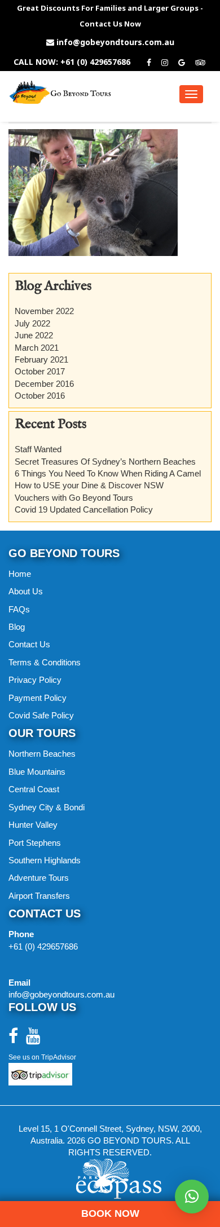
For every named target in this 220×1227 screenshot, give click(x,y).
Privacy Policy (34, 680)
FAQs (19, 609)
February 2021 (41, 359)
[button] (192, 1196)
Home (19, 574)
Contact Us (29, 644)
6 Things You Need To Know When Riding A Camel (108, 473)
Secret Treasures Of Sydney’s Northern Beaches (105, 461)
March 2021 (37, 347)
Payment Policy (37, 698)
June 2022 (34, 335)
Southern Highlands (44, 860)
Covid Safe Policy (41, 715)
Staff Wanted (38, 449)
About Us (25, 591)
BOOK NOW (110, 1213)
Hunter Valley (33, 824)
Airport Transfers (39, 896)
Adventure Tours (38, 877)
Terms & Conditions (44, 662)
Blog (16, 627)
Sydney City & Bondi (46, 807)
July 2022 (32, 323)
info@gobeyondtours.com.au (115, 42)
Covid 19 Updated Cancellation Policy (84, 509)
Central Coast (33, 789)
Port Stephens (34, 843)
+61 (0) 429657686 (43, 946)
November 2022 (44, 311)
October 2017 (40, 371)
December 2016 (44, 384)
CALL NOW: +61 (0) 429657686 (72, 62)
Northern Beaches (42, 753)
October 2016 (40, 395)
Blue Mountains (36, 771)
